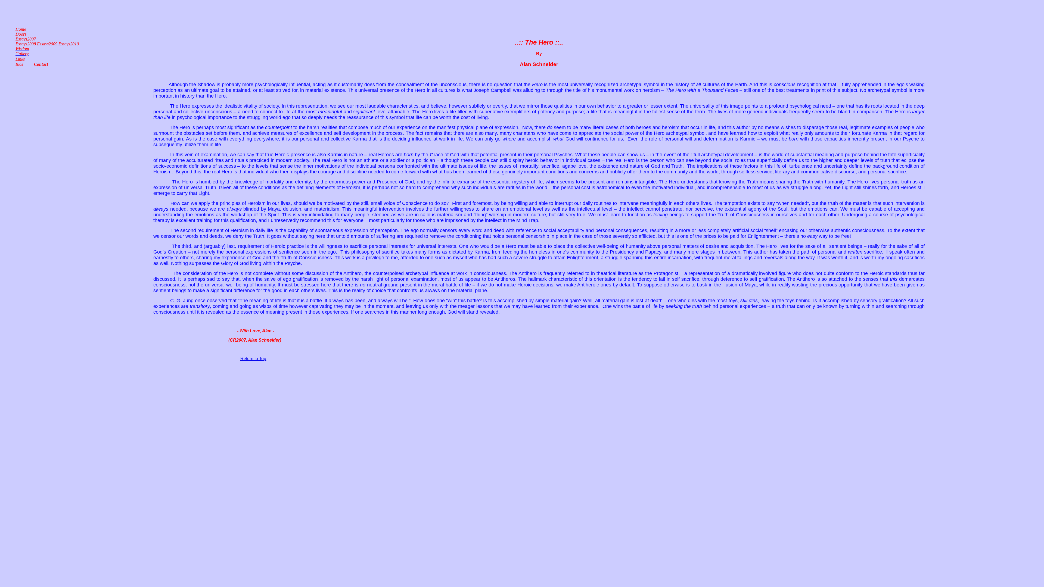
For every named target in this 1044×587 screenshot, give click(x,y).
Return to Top (253, 358)
